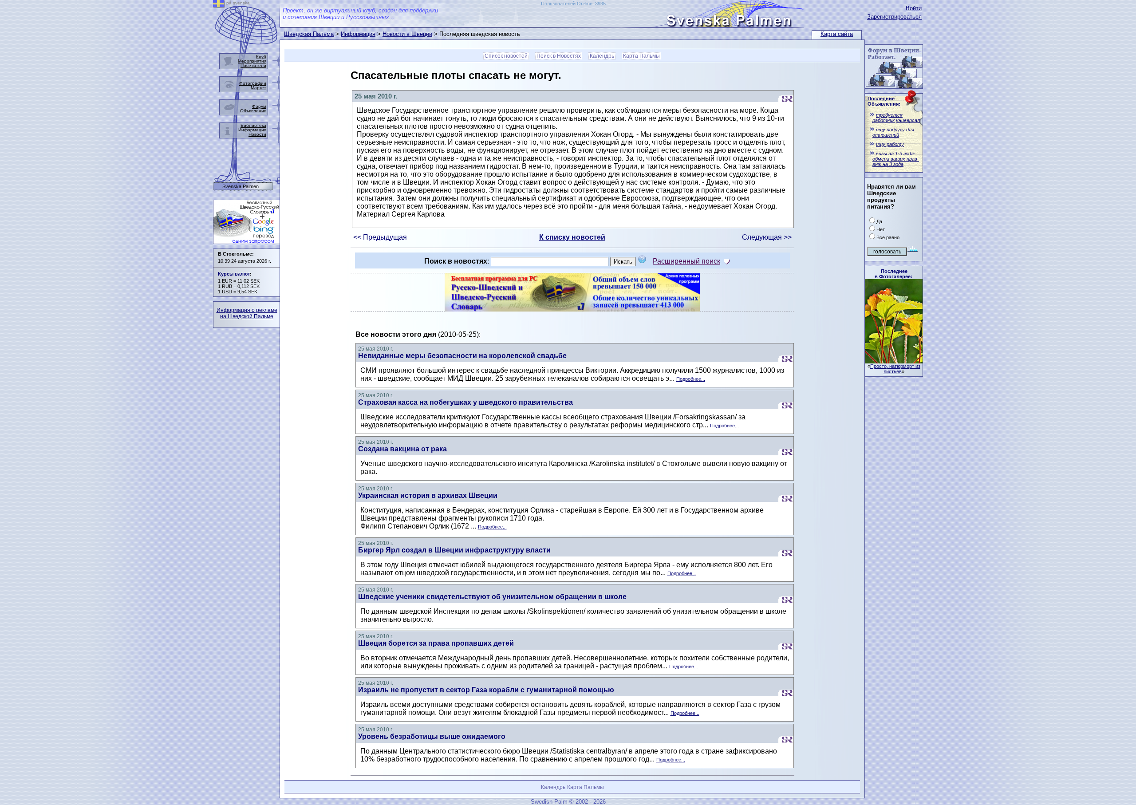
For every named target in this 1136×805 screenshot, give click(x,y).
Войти (914, 8)
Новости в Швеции (407, 34)
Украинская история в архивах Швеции (427, 495)
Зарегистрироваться (894, 16)
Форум (259, 106)
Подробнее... (690, 379)
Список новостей (506, 56)
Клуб (261, 56)
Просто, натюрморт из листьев (895, 368)
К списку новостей (572, 237)
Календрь (602, 56)
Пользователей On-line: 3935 (573, 3)
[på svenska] (219, 5)
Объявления (253, 110)
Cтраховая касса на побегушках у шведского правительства (465, 402)
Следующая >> (767, 237)
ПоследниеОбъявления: (884, 101)
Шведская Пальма (309, 34)
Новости (257, 134)
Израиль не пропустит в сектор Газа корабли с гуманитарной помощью (486, 690)
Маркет (258, 87)
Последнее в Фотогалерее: (893, 273)
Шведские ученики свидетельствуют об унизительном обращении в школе (492, 596)
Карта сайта (836, 34)
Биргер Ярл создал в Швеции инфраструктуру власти (454, 550)
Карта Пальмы (641, 56)
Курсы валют (234, 273)
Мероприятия (252, 61)
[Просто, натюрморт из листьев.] (894, 361)
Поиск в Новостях (558, 56)
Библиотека (253, 125)
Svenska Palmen (240, 186)
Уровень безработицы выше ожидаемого (431, 736)
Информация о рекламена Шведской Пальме (247, 313)
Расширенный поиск (686, 261)
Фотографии (252, 83)
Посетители (253, 65)
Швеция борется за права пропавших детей (436, 643)
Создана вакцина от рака (402, 449)
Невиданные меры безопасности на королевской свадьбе (462, 355)
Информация (358, 34)
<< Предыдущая (380, 237)
